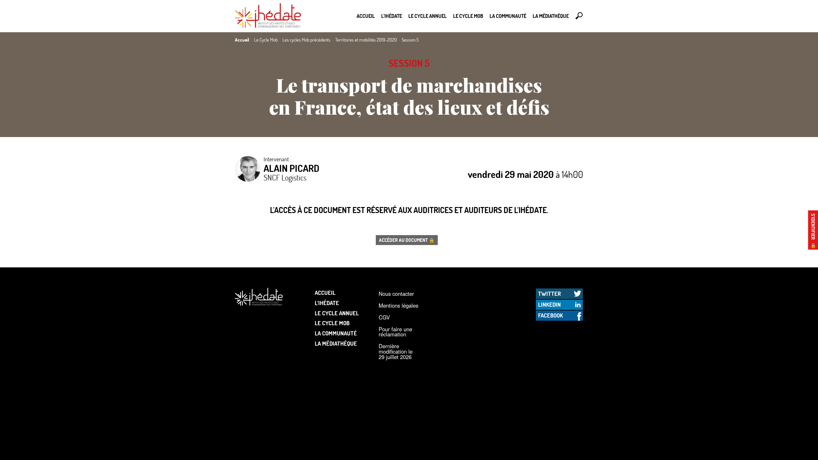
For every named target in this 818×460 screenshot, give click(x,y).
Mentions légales (398, 305)
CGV (384, 317)
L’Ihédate (391, 15)
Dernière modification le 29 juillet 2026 (396, 351)
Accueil (366, 15)
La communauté (508, 15)
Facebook (550, 315)
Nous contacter (396, 293)
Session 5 (409, 63)
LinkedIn (549, 304)
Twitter (549, 293)
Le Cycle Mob (468, 15)
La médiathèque (551, 15)
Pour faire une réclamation (395, 331)
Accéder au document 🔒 (407, 240)
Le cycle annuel (427, 15)
